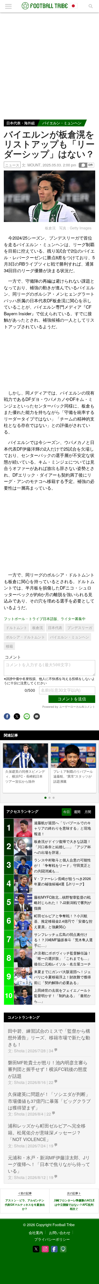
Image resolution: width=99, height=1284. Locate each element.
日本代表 (55, 627)
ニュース (12, 164)
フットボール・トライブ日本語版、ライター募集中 (45, 618)
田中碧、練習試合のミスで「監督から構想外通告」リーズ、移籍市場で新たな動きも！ (49, 1037)
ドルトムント (16, 627)
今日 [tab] (66, 811)
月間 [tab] (88, 811)
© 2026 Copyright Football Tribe (49, 1224)
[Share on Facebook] (7, 716)
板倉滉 (37, 627)
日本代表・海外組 (20, 122)
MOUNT (34, 164)
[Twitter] (36, 1249)
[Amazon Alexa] (63, 1249)
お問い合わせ (59, 1232)
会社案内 (36, 1232)
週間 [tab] (77, 811)
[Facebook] (54, 1249)
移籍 (9, 646)
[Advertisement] (49, 64)
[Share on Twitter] (17, 716)
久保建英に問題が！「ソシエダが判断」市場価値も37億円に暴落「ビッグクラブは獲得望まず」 (49, 1101)
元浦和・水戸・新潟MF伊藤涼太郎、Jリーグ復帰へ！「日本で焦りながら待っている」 (49, 1164)
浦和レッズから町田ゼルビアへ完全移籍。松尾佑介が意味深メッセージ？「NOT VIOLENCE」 (47, 1132)
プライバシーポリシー (52, 1239)
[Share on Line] (27, 716)
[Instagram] (45, 1249)
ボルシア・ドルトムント (25, 636)
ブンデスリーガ (79, 627)
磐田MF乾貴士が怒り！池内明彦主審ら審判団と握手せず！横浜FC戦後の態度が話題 (48, 1069)
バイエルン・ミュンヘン (61, 122)
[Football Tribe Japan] (49, 6)
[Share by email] (37, 716)
